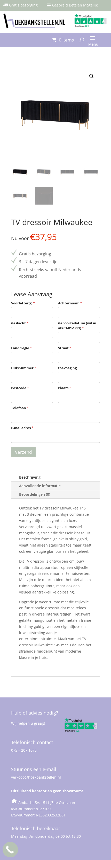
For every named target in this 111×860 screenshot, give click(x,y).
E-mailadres (22, 427)
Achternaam (70, 303)
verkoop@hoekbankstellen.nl (36, 777)
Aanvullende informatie (40, 485)
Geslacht (19, 323)
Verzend (23, 452)
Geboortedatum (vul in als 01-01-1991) (77, 325)
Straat (64, 348)
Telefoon (20, 407)
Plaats (64, 388)
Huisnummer (23, 368)
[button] (91, 76)
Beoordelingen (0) (34, 494)
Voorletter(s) (23, 303)
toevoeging (67, 368)
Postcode (20, 388)
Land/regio (21, 348)
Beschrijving (30, 477)
